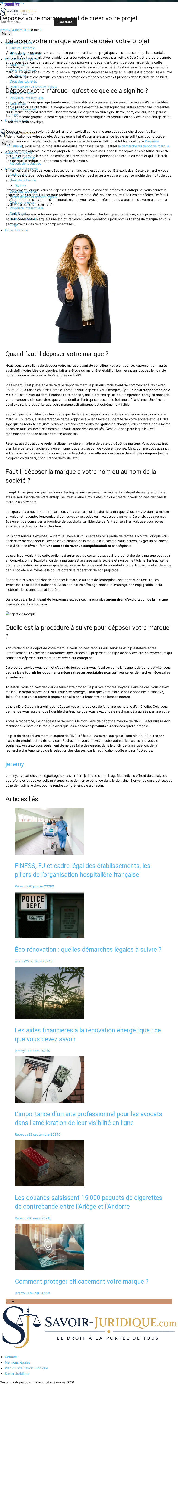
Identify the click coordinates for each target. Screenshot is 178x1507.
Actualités (12, 4)
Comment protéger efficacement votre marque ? (82, 1281)
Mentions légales (17, 1362)
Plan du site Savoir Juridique (26, 1368)
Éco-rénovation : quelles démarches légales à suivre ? (88, 949)
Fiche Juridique (16, 230)
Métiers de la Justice (25, 163)
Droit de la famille (23, 180)
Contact (11, 1357)
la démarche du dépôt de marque (143, 146)
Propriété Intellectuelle (27, 98)
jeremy (5, 30)
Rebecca (21, 886)
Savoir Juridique (17, 1373)
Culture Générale (22, 48)
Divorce (20, 186)
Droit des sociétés (23, 81)
